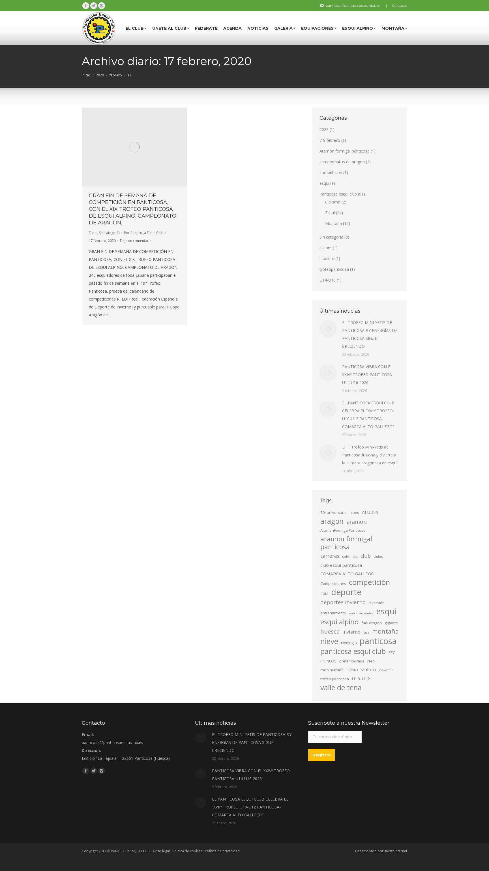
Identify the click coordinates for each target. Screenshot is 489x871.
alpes (354, 512)
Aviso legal (161, 851)
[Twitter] (93, 5)
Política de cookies (187, 851)
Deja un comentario (136, 240)
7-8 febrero (329, 140)
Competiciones (333, 583)
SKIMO (352, 669)
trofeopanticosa (334, 269)
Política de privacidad (222, 851)
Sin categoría (109, 232)
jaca (366, 632)
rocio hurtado (332, 669)
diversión (376, 602)
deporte (346, 592)
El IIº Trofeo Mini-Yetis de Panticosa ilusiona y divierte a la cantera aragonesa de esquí (369, 454)
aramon (356, 521)
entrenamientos (361, 613)
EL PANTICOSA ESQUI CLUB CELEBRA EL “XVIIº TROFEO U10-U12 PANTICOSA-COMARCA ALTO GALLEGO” (368, 414)
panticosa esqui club (353, 651)
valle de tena (341, 687)
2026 (324, 129)
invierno (351, 631)
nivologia (349, 642)
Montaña (333, 223)
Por (144, 232)
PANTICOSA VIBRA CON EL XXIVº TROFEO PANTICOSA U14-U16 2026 (367, 374)
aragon (332, 521)
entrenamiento (333, 612)
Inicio (86, 75)
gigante (391, 622)
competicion (330, 172)
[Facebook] (85, 5)
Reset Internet (396, 851)
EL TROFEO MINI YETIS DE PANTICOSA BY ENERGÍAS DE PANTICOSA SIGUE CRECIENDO (369, 334)
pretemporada (351, 661)
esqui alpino (339, 622)
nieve (329, 641)
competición (369, 582)
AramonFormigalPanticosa (343, 530)
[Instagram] (101, 5)
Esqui (93, 232)
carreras (329, 555)
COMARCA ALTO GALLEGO (347, 573)
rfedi (371, 661)
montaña (385, 631)
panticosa (378, 641)
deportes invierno (343, 602)
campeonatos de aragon (342, 161)
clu (355, 557)
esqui (324, 183)
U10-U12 (361, 678)
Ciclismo (332, 202)
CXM (324, 593)
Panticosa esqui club (338, 194)
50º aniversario (333, 512)
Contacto (399, 5)
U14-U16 (327, 280)
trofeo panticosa (334, 678)
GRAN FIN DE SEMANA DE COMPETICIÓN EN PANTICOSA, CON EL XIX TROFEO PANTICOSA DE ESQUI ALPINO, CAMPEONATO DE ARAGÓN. (132, 209)
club (366, 555)
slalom (325, 247)
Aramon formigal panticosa (344, 151)
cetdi (346, 556)
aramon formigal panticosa (346, 543)
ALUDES (370, 512)
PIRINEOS (328, 661)
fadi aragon (371, 622)
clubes (378, 557)
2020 (100, 75)
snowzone (386, 670)
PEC (392, 652)
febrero (116, 75)
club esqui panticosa (341, 565)
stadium (326, 258)
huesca (330, 631)
